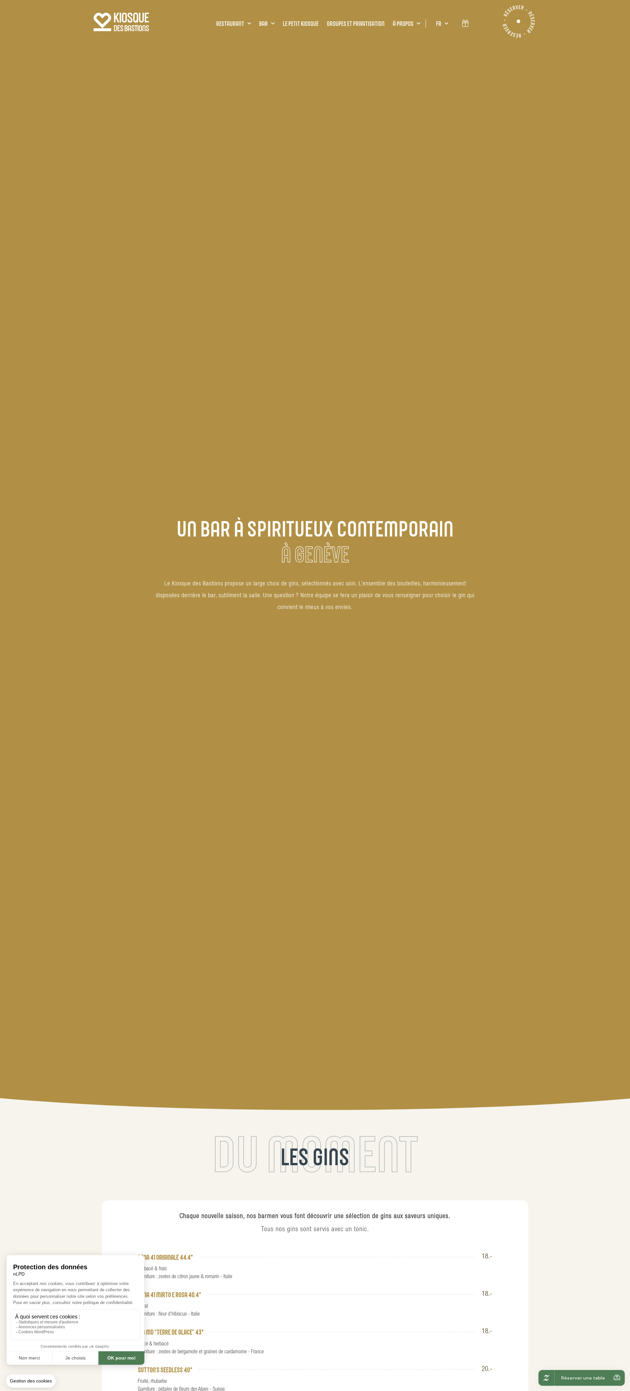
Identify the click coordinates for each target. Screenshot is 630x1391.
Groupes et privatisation (356, 23)
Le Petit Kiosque (301, 23)
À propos (403, 23)
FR (438, 23)
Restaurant (230, 23)
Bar (263, 23)
